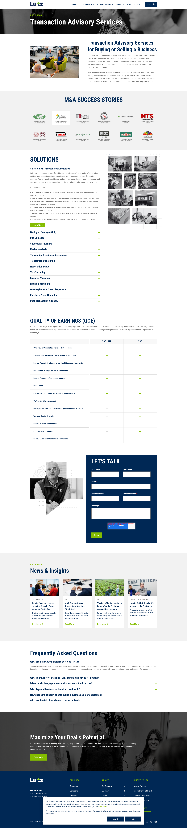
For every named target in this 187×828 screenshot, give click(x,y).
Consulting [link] (74, 791)
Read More (37, 624)
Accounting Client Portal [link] (143, 791)
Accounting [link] (74, 786)
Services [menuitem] (73, 4)
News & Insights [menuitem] (104, 4)
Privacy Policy (102, 807)
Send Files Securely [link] (141, 800)
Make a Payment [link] (140, 786)
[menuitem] (81, 796)
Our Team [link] (105, 791)
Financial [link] (73, 796)
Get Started (39, 757)
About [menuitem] (119, 4)
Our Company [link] (107, 786)
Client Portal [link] (142, 780)
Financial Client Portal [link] (142, 796)
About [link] (105, 780)
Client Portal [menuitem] (132, 4)
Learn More (38, 225)
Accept (115, 819)
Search (149, 4)
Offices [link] (104, 796)
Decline (133, 819)
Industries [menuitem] (87, 4)
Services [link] (75, 780)
